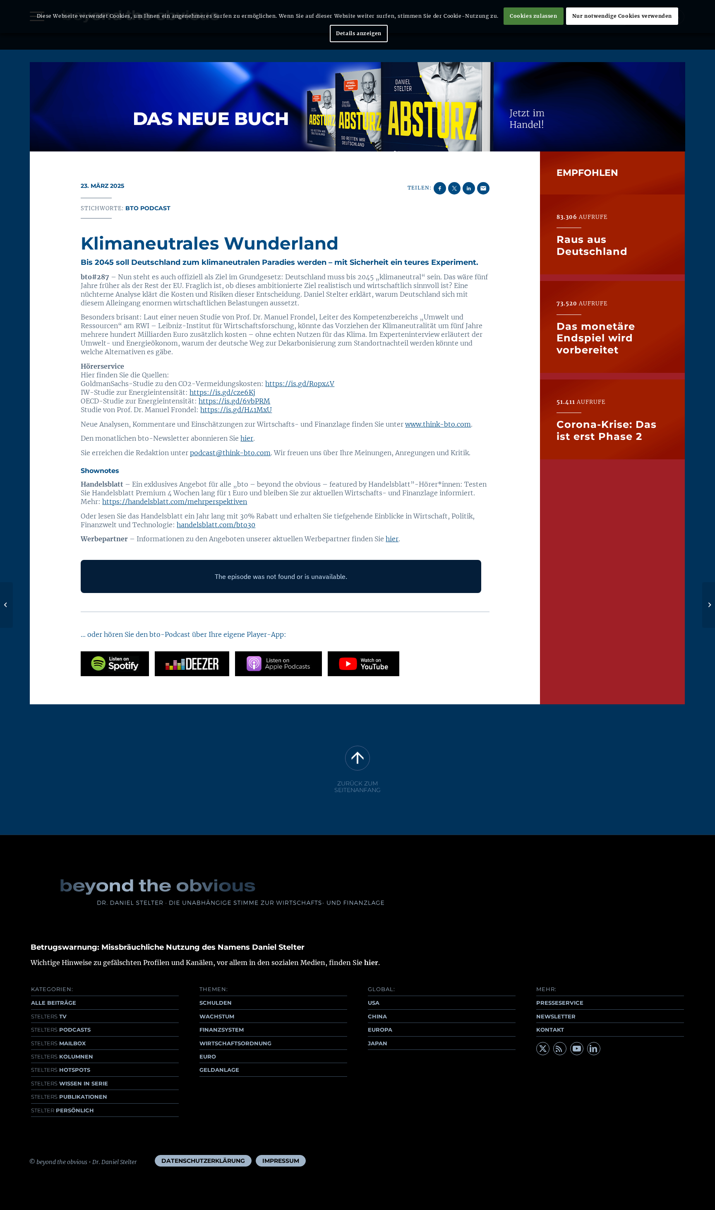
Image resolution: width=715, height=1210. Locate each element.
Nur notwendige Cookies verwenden (622, 16)
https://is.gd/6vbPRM (234, 401)
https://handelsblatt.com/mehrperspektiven (174, 501)
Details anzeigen (358, 33)
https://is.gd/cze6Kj (222, 392)
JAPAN (377, 1043)
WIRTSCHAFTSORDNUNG (235, 1043)
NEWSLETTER (556, 1016)
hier (246, 438)
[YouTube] (576, 1048)
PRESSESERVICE (559, 1002)
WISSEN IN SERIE (69, 1083)
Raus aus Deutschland (592, 245)
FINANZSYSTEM (221, 1029)
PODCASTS (61, 1029)
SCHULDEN (215, 1002)
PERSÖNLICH (62, 1110)
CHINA (377, 1016)
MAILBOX (58, 1043)
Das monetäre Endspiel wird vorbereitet (596, 338)
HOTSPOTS (60, 1069)
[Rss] (559, 1048)
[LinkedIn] (593, 1048)
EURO (207, 1056)
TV (49, 1016)
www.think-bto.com (438, 424)
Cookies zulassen (533, 16)
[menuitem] (203, 1161)
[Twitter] (542, 1048)
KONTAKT (550, 1029)
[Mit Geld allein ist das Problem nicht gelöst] (6, 605)
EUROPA (380, 1029)
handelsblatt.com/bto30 (216, 525)
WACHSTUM (216, 1016)
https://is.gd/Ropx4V (299, 383)
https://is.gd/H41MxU (236, 410)
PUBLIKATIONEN (69, 1096)
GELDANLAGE (219, 1069)
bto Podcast (147, 208)
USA (373, 1002)
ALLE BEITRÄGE (53, 1002)
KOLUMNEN (62, 1056)
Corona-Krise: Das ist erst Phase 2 (607, 430)
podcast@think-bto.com (230, 453)
